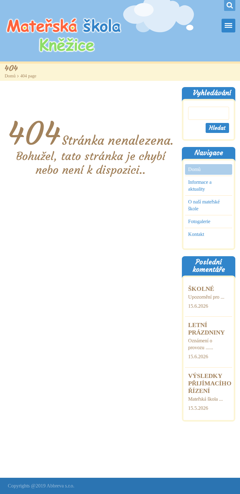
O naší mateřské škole (204, 205)
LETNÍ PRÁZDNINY (206, 328)
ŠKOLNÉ (201, 288)
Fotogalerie (199, 221)
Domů (10, 76)
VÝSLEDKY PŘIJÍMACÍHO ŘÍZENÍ (210, 383)
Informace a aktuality (200, 185)
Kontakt (196, 234)
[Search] (229, 5)
